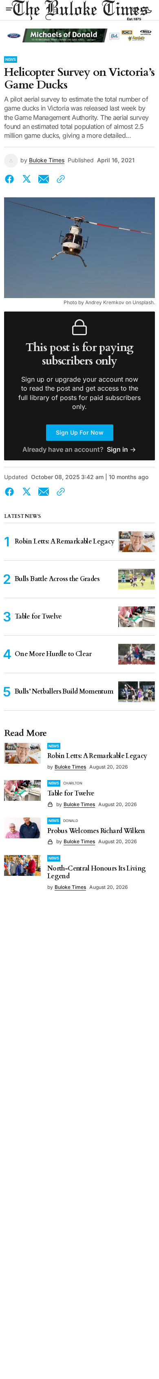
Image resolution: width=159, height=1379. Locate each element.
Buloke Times (46, 160)
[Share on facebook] (11, 179)
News (10, 59)
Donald (70, 820)
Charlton (72, 783)
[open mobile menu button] (9, 9)
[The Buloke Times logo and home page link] (79, 10)
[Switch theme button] (148, 10)
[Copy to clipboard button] (59, 179)
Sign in (117, 449)
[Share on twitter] (26, 179)
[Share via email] (43, 179)
